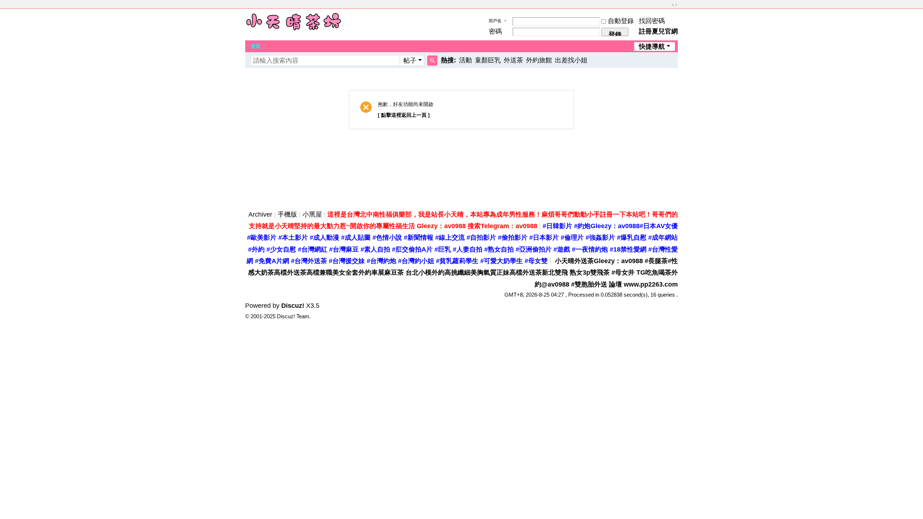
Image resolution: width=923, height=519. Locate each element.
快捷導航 (652, 46)
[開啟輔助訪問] (668, 5)
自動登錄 (621, 21)
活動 (465, 60)
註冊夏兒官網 (658, 31)
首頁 (256, 46)
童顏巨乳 (488, 60)
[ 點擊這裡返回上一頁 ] (404, 115)
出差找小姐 (571, 60)
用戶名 (495, 20)
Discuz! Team (293, 316)
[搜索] (432, 61)
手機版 (287, 214)
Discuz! (292, 305)
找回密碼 (652, 21)
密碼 (495, 31)
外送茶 (513, 60)
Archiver (260, 214)
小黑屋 (312, 214)
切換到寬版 (674, 5)
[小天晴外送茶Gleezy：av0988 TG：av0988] (293, 21)
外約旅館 (539, 60)
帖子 (409, 60)
